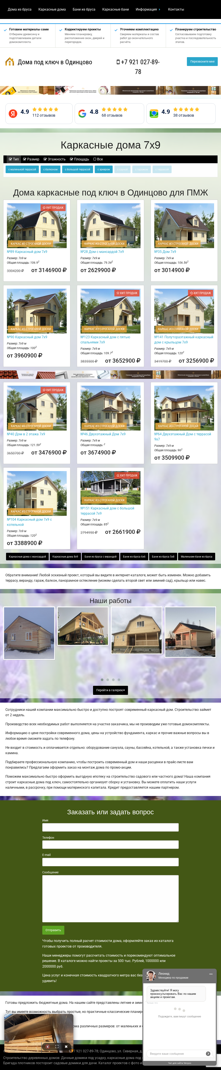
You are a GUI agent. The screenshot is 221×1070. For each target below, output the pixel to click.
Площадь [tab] (81, 159)
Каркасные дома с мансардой (27, 556)
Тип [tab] (15, 159)
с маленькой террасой (22, 169)
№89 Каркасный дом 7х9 (27, 252)
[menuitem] (19, 9)
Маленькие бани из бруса (196, 556)
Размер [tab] (32, 159)
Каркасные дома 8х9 (65, 556)
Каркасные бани (115, 9)
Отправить (53, 930)
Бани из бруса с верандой (101, 556)
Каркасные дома (52, 9)
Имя (45, 820)
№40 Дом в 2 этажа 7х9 (26, 434)
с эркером (104, 169)
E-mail (46, 855)
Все (99, 159)
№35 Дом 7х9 (165, 252)
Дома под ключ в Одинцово (54, 62)
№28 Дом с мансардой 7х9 (102, 252)
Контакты (176, 9)
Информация (146, 9)
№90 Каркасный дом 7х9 (27, 337)
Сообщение (50, 872)
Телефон (48, 837)
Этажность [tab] (56, 159)
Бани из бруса (84, 9)
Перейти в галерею (110, 690)
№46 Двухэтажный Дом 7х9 (103, 434)
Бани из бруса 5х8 (163, 556)
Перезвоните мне (202, 61)
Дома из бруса (20, 9)
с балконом (50, 169)
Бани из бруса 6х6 (134, 556)
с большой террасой (77, 169)
